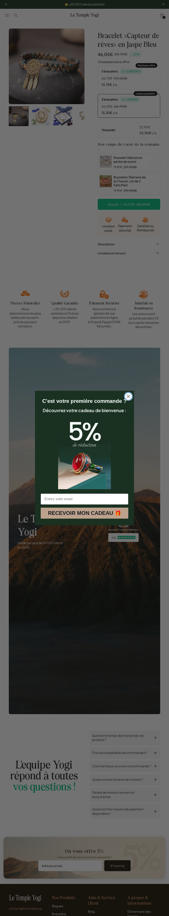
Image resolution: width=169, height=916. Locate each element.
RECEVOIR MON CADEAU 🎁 (84, 513)
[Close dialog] (128, 396)
